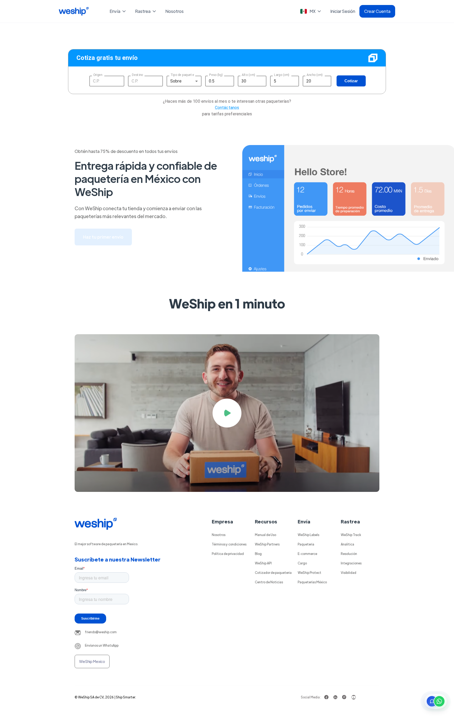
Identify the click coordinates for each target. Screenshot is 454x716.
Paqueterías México (312, 582)
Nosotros (174, 11)
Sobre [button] (176, 81)
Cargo (302, 563)
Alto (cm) (248, 74)
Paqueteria (306, 544)
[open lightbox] (227, 413)
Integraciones (351, 563)
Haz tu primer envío (103, 237)
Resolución (349, 554)
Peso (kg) (216, 74)
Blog (258, 554)
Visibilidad (348, 572)
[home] (74, 11)
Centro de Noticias (269, 582)
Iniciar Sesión (342, 11)
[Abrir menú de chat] (436, 701)
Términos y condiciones (229, 544)
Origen (97, 74)
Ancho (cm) (315, 74)
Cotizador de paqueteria (273, 572)
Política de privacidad (228, 554)
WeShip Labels (308, 535)
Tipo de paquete (182, 74)
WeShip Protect (309, 572)
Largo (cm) (281, 74)
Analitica (347, 544)
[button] (118, 11)
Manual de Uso (265, 535)
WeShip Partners (267, 544)
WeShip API (263, 563)
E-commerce (307, 554)
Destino (137, 74)
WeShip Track (351, 535)
